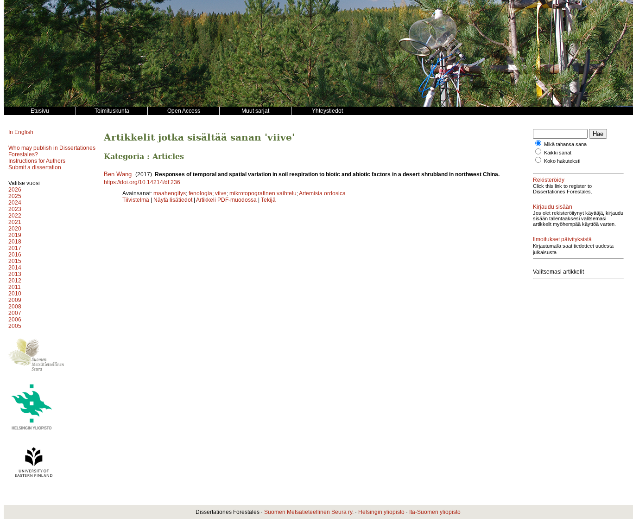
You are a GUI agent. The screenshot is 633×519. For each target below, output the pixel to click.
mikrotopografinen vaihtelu (263, 193)
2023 (14, 209)
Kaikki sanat (557, 152)
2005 (14, 326)
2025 (14, 196)
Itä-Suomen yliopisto (435, 512)
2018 (14, 241)
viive (221, 193)
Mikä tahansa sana (565, 144)
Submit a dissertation (34, 167)
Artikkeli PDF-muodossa (226, 200)
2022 (14, 215)
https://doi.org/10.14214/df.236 (142, 182)
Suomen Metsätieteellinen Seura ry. (309, 512)
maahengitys (169, 193)
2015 (14, 261)
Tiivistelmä (135, 200)
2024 (14, 202)
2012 (14, 280)
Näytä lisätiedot (173, 200)
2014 (14, 267)
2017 (14, 248)
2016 (14, 254)
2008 (14, 306)
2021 (14, 222)
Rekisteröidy (548, 180)
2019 (14, 235)
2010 (14, 293)
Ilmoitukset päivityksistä (562, 239)
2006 (14, 319)
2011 (14, 287)
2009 (14, 300)
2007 (14, 313)
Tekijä (268, 200)
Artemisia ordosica (322, 193)
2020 (14, 228)
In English (20, 132)
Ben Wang (118, 174)
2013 (14, 274)
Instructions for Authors (36, 161)
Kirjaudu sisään (552, 207)
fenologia (200, 193)
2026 (14, 189)
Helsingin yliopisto (381, 512)
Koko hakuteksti (562, 161)
